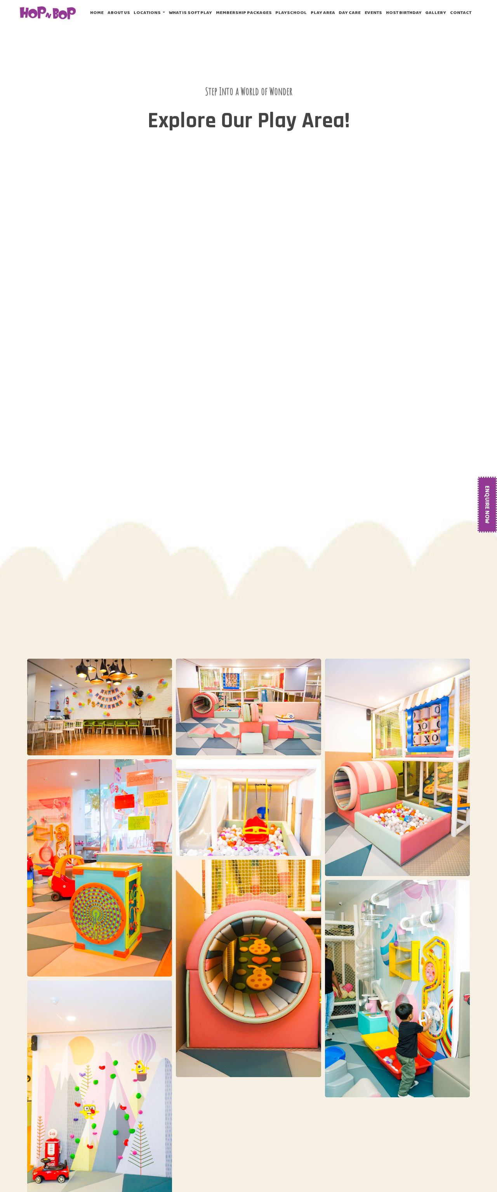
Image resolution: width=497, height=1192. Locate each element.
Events (373, 12)
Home (98, 12)
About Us (119, 12)
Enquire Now (487, 505)
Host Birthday (404, 12)
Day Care (350, 12)
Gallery (435, 12)
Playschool (291, 12)
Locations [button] (148, 12)
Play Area (323, 12)
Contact (460, 12)
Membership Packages (244, 12)
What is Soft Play (190, 12)
